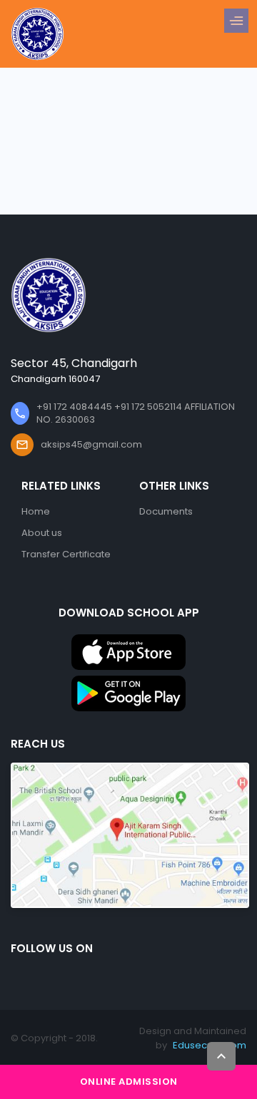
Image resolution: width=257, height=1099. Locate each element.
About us (41, 533)
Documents (166, 511)
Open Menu (239, 21)
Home (35, 511)
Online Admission (129, 1081)
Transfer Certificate (66, 554)
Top (221, 1056)
